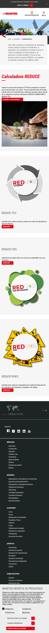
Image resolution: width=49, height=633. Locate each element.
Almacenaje (12, 490)
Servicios (10, 544)
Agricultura (12, 446)
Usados (11, 566)
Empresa (11, 578)
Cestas (11, 525)
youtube (28, 431)
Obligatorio (9, 609)
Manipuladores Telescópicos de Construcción (23, 479)
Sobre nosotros (13, 574)
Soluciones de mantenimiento (18, 553)
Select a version (22, 5)
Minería (11, 468)
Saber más (6, 226)
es (43, 410)
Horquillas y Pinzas (15, 520)
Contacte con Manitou (15, 580)
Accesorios (11, 508)
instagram (17, 431)
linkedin (23, 431)
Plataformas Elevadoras (16, 487)
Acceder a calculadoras (11, 99)
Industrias (12, 451)
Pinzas (11, 514)
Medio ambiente (14, 460)
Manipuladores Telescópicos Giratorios (21, 484)
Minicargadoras (13, 498)
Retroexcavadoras (14, 501)
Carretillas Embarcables (16, 492)
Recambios (12, 556)
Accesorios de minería (15, 536)
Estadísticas (26, 609)
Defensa (11, 462)
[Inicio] (10, 13)
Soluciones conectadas (16, 558)
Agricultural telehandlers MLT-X (18, 482)
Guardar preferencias (15, 623)
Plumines (11, 523)
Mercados (11, 442)
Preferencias (9, 613)
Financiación (13, 547)
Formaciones (13, 564)
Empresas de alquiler (15, 465)
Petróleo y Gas (13, 454)
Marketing (26, 613)
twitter (12, 431)
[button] (43, 13)
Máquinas (10, 475)
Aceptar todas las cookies (16, 628)
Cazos (10, 512)
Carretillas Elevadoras (15, 495)
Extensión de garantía (15, 550)
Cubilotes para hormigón (16, 528)
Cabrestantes (13, 534)
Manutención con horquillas (17, 517)
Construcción (13, 449)
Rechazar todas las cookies (17, 618)
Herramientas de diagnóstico (18, 561)
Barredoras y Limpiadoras (17, 531)
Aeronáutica (12, 457)
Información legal (14, 583)
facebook (7, 430)
